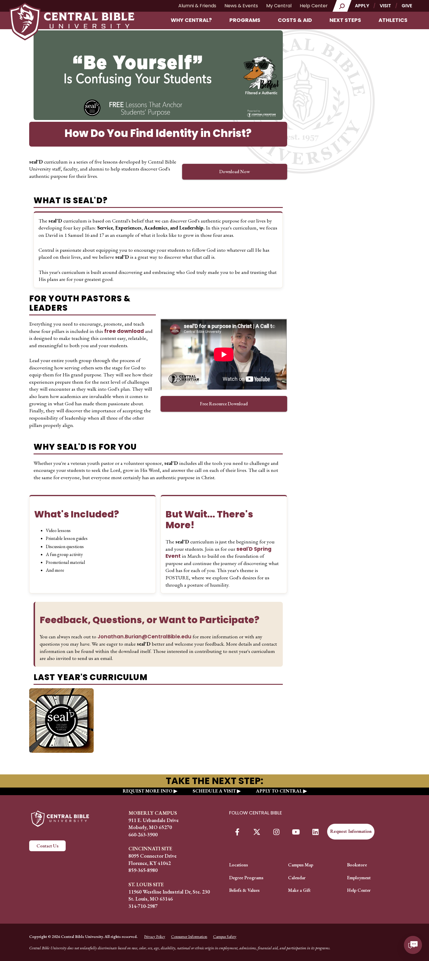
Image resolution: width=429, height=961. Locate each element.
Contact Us (47, 846)
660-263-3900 (143, 834)
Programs (244, 20)
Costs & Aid (295, 20)
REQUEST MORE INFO (147, 791)
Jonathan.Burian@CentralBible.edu (145, 636)
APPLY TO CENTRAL (279, 791)
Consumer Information (189, 936)
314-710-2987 (143, 906)
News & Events (241, 5)
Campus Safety (224, 936)
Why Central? (191, 20)
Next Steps (345, 20)
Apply (362, 5)
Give (407, 5)
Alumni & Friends (197, 5)
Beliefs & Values (244, 890)
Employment (359, 878)
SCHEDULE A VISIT (214, 791)
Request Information (351, 831)
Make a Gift (299, 890)
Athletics (393, 20)
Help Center (314, 5)
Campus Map (300, 865)
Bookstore (357, 865)
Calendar (297, 878)
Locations (238, 865)
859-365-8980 (143, 870)
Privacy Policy (154, 936)
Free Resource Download (224, 404)
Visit (385, 5)
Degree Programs (246, 878)
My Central (279, 5)
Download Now (234, 171)
